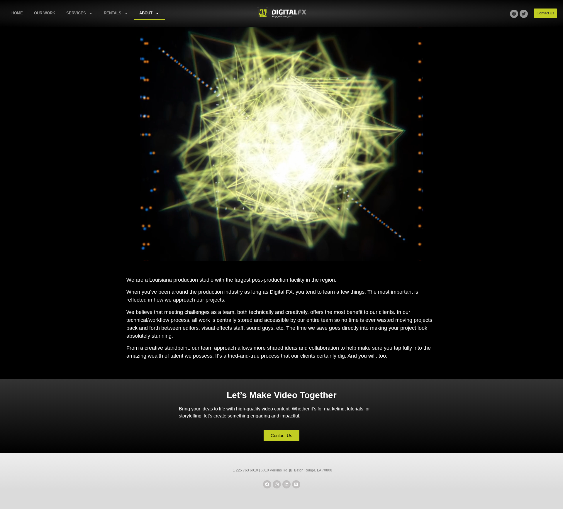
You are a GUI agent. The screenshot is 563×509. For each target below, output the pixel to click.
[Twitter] (524, 14)
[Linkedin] (286, 484)
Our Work (44, 13)
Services (76, 13)
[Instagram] (277, 484)
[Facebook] (514, 14)
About (145, 13)
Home (17, 13)
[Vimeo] (296, 484)
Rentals (112, 13)
